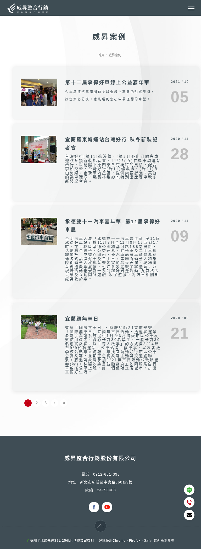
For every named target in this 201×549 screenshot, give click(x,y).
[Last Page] (63, 403)
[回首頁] (27, 8)
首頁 (101, 55)
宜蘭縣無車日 (82, 319)
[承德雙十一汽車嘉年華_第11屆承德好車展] (39, 231)
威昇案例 (115, 55)
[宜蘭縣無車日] (39, 327)
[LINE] (189, 490)
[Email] (189, 515)
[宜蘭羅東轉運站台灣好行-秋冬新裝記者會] (39, 149)
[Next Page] (54, 403)
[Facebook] (93, 503)
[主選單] (191, 8)
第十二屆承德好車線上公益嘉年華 (107, 82)
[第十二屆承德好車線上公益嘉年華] (39, 92)
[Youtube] (107, 503)
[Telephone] (189, 502)
